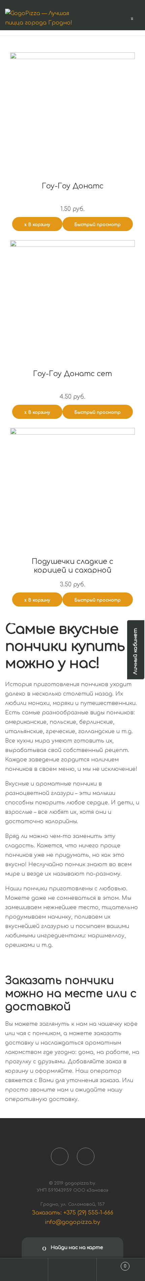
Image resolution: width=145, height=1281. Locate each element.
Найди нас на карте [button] (76, 1247)
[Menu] (132, 18)
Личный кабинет (135, 651)
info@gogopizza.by (72, 1222)
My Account (24, 1269)
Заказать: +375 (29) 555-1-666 (72, 1213)
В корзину (39, 224)
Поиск (72, 1269)
